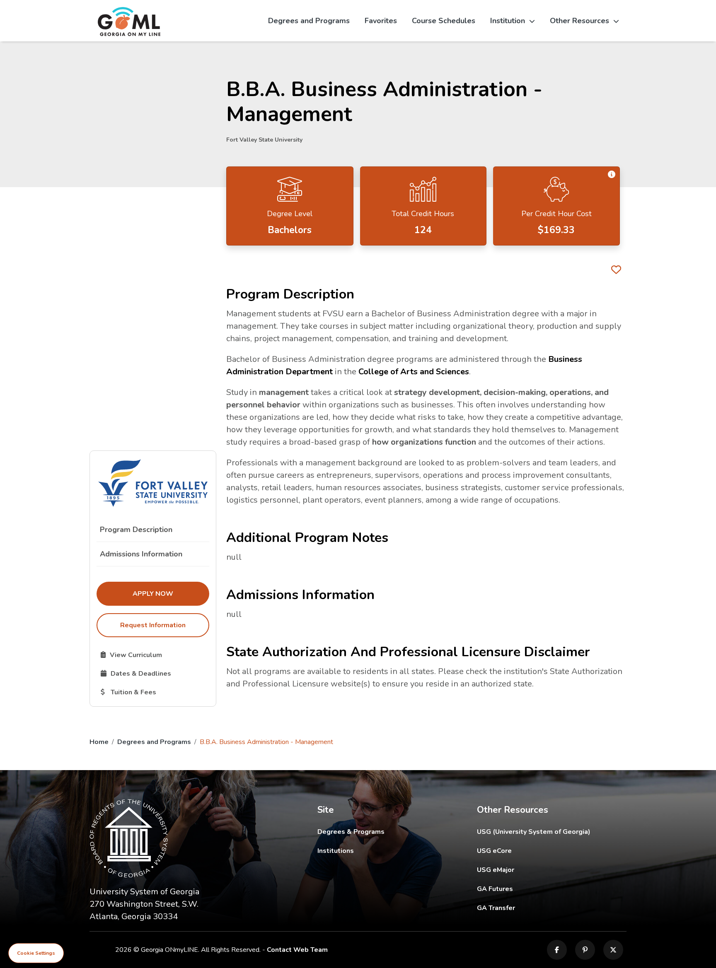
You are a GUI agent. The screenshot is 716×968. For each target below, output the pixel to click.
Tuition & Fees (154, 692)
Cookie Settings (36, 953)
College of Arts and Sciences (413, 371)
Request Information (153, 625)
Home (99, 741)
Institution (507, 21)
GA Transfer (551, 908)
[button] (611, 174)
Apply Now (170, 593)
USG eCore (542, 850)
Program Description (136, 530)
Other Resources (579, 21)
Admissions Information (141, 554)
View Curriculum (154, 655)
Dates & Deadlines (154, 673)
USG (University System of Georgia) (540, 831)
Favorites (381, 21)
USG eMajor (544, 869)
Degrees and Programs (309, 21)
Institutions (335, 850)
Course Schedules (443, 21)
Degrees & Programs (351, 831)
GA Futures (551, 888)
